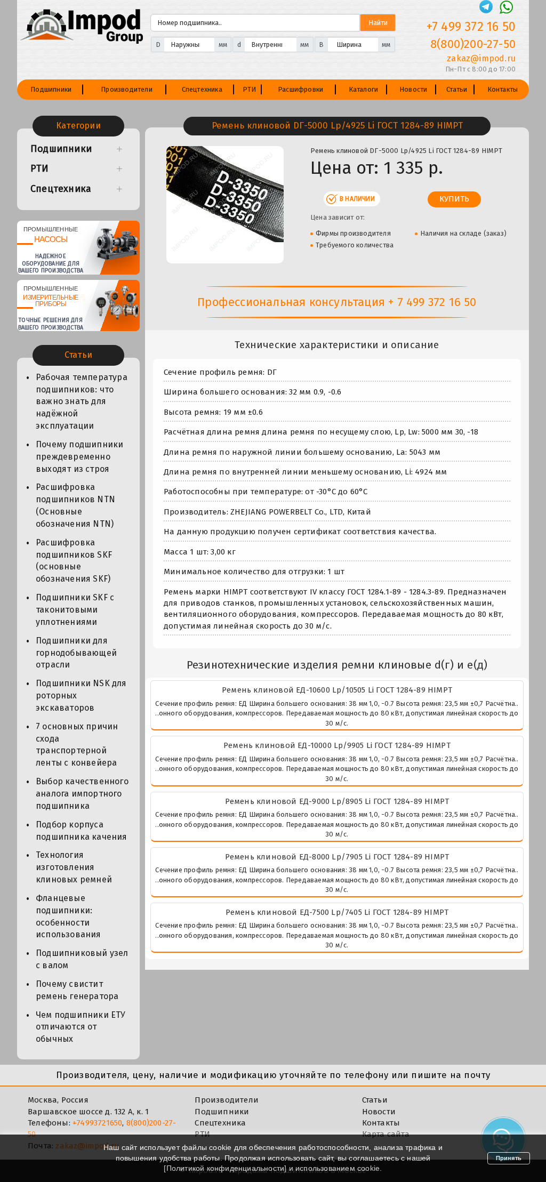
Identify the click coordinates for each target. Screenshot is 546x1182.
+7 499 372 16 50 (471, 26)
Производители (126, 89)
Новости (413, 89)
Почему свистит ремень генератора (77, 990)
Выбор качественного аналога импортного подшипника (82, 793)
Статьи (456, 89)
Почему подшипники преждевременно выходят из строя (79, 456)
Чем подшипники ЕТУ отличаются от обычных (81, 1027)
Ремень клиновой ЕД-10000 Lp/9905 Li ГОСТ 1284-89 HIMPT (337, 745)
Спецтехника (202, 89)
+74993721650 (97, 1123)
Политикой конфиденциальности (225, 1168)
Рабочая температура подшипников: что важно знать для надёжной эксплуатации (81, 401)
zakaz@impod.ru (481, 58)
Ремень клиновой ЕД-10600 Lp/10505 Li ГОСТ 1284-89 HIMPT (337, 690)
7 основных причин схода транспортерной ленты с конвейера (77, 744)
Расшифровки (300, 89)
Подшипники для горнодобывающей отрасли (76, 653)
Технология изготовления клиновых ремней (74, 867)
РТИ (249, 89)
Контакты (502, 89)
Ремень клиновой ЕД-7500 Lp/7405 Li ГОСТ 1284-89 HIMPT (337, 912)
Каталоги (364, 89)
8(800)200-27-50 (473, 44)
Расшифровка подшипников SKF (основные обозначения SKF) (74, 560)
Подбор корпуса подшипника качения (81, 830)
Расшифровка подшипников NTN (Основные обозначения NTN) (75, 505)
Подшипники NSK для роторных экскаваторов (81, 695)
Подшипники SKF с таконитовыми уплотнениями (75, 609)
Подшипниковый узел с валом (82, 959)
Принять (508, 1158)
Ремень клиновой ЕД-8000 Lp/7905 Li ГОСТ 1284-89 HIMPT (337, 857)
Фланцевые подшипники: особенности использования (68, 916)
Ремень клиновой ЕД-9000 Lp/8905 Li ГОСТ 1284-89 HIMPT (337, 801)
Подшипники (50, 89)
